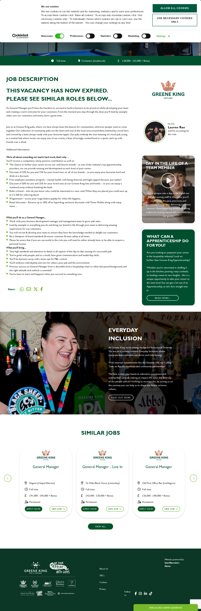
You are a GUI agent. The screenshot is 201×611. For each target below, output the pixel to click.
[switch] (90, 36)
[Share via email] (28, 289)
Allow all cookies (174, 8)
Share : (12, 289)
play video (168, 180)
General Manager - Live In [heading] (102, 466)
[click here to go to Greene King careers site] (47, 579)
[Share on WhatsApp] (22, 289)
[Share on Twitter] (35, 289)
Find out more (121, 397)
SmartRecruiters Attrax (172, 564)
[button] (193, 478)
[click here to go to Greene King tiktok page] (150, 593)
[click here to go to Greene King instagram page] (140, 593)
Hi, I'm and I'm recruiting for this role (178, 129)
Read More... (163, 298)
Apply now (34, 509)
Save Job (57, 509)
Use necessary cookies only (175, 20)
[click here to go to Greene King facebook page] (135, 593)
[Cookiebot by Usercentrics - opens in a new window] (20, 36)
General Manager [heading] (46, 466)
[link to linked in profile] (170, 138)
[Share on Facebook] (41, 289)
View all (100, 526)
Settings (161, 36)
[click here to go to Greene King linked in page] (145, 593)
